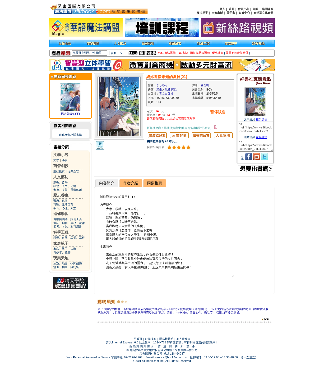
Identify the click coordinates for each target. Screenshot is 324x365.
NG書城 (183, 53)
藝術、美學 (60, 190)
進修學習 (61, 214)
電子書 (231, 12)
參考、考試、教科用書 (67, 226)
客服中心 (244, 12)
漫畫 (159, 89)
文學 (56, 160)
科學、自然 (60, 237)
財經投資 (59, 171)
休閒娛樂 (76, 263)
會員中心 (243, 9)
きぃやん (162, 85)
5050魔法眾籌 (167, 53)
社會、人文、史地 (64, 186)
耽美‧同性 (171, 89)
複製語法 (261, 119)
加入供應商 (183, 339)
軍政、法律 (77, 223)
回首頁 (138, 339)
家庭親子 (61, 243)
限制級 (74, 267)
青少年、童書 (61, 252)
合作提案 (150, 339)
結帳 (256, 9)
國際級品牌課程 (200, 53)
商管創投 (61, 166)
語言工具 (76, 219)
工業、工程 (77, 237)
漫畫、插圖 (60, 267)
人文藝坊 (61, 177)
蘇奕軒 (205, 85)
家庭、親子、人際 (64, 249)
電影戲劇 (76, 190)
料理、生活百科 (63, 204)
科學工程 (61, 232)
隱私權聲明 (166, 339)
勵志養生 (61, 195)
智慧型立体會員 (263, 12)
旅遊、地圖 (60, 263)
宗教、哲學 (60, 182)
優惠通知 (217, 53)
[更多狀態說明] (215, 127)
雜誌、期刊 (60, 223)
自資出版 (217, 12)
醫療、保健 (60, 200)
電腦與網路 (60, 219)
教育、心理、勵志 (64, 208)
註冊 (231, 9)
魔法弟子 (202, 12)
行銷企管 (73, 171)
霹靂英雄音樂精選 (237, 53)
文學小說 (61, 155)
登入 (222, 9)
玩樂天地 (61, 258)
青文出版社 (166, 93)
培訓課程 (267, 9)
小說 (65, 160)
